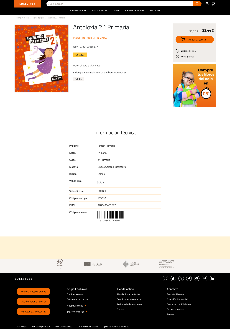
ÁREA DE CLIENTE (207, 4)
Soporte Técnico (175, 294)
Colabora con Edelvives (179, 304)
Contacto (154, 10)
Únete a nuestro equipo (33, 291)
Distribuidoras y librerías (33, 301)
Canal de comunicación (87, 326)
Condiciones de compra (129, 299)
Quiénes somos (75, 294)
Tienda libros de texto (128, 294)
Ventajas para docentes (33, 311)
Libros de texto (134, 10)
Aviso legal (21, 326)
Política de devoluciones (129, 304)
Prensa (170, 314)
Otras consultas (175, 309)
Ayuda (120, 309)
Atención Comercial (177, 299)
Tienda (26, 17)
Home (18, 17)
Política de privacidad (40, 326)
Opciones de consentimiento (116, 326)
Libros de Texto (38, 17)
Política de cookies (63, 326)
